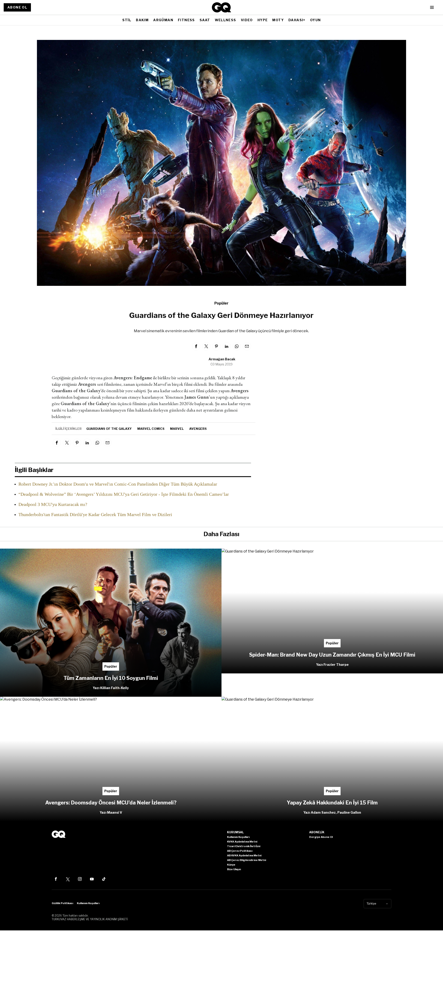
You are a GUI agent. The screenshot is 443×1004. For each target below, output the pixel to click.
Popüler (221, 303)
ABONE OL (17, 7)
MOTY (278, 20)
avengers (198, 428)
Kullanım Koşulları (88, 903)
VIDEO (247, 20)
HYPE (262, 20)
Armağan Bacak (222, 359)
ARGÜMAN (163, 20)
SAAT (205, 20)
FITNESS (186, 20)
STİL (127, 20)
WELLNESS (225, 20)
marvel (177, 428)
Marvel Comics (151, 428)
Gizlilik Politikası (62, 903)
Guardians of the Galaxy (109, 428)
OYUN (315, 20)
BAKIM (142, 20)
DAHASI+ (296, 20)
